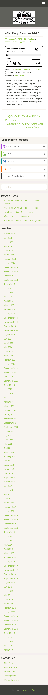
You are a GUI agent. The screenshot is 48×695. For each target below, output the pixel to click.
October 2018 (10, 625)
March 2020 (9, 553)
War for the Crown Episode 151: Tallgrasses (23, 208)
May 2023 (8, 398)
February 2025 (10, 309)
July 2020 (8, 536)
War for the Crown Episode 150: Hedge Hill (22, 220)
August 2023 (9, 385)
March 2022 (9, 452)
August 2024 (9, 334)
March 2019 (9, 604)
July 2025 (8, 288)
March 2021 (9, 503)
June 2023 (8, 393)
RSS (16, 75)
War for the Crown (11, 680)
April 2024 (8, 351)
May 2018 (8, 646)
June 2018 (8, 641)
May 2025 (8, 297)
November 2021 (11, 469)
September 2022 (11, 427)
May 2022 (8, 444)
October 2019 (10, 574)
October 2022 (10, 423)
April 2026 (8, 250)
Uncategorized (10, 676)
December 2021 (11, 465)
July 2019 (8, 587)
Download (36, 69)
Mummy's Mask (11, 42)
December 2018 (11, 616)
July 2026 (8, 238)
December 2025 (11, 267)
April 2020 (8, 549)
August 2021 (9, 482)
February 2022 (10, 456)
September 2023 (11, 381)
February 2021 (10, 507)
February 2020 (10, 557)
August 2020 (9, 532)
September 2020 (11, 528)
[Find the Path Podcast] (24, 17)
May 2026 (8, 246)
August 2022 (9, 431)
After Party (31, 39)
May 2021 (8, 494)
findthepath (26, 42)
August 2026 (9, 234)
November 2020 (11, 519)
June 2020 (8, 540)
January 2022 (9, 461)
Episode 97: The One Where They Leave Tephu (25, 125)
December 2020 (11, 515)
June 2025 (8, 292)
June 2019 (8, 591)
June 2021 (8, 490)
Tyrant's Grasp (10, 671)
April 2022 (8, 448)
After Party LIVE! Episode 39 (16, 216)
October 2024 (10, 326)
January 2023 (9, 414)
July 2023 (8, 389)
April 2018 (8, 650)
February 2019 (10, 608)
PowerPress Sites (29, 690)
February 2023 (10, 410)
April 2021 (8, 498)
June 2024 (8, 343)
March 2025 (9, 305)
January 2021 (9, 511)
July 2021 (8, 486)
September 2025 (11, 280)
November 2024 (11, 322)
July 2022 (8, 435)
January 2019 (9, 612)
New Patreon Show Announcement (18, 212)
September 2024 (11, 330)
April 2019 (8, 599)
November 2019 (11, 570)
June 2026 (8, 242)
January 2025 (9, 313)
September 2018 (11, 629)
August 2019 (9, 582)
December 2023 (11, 368)
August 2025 (9, 284)
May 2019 (8, 595)
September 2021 (11, 477)
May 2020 (8, 545)
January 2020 (9, 561)
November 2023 (11, 372)
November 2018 (11, 620)
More (22, 75)
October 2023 (10, 377)
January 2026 (9, 263)
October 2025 (10, 276)
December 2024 (11, 318)
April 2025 (8, 301)
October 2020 (10, 524)
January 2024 (9, 364)
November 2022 (11, 419)
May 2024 (8, 347)
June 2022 (8, 440)
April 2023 (8, 402)
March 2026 (9, 255)
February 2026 (10, 259)
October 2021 (10, 473)
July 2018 (8, 637)
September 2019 (11, 578)
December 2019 (11, 566)
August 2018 (9, 633)
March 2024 (9, 355)
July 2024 (8, 339)
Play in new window (21, 69)
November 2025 (11, 271)
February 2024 (10, 360)
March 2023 (9, 406)
